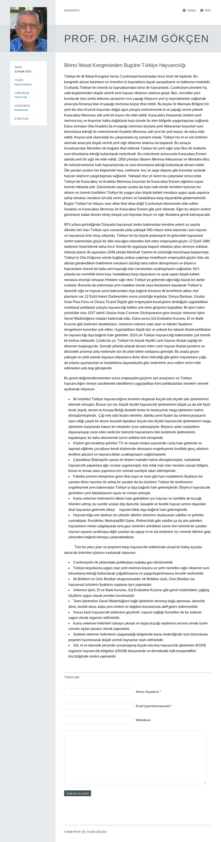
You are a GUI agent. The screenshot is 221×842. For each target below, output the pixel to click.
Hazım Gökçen (23, 84)
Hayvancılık (21, 109)
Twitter (191, 10)
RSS (208, 10)
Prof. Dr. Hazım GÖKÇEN (90, 831)
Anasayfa (71, 10)
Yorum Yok (20, 97)
